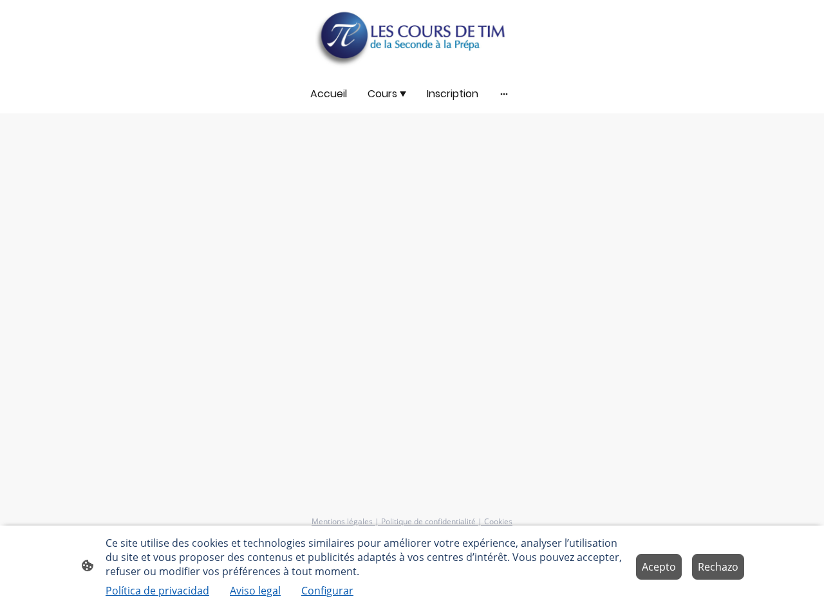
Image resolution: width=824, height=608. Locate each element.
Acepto (659, 567)
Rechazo (718, 567)
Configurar (327, 591)
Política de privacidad (157, 591)
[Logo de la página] (412, 37)
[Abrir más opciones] (504, 94)
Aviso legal (255, 591)
